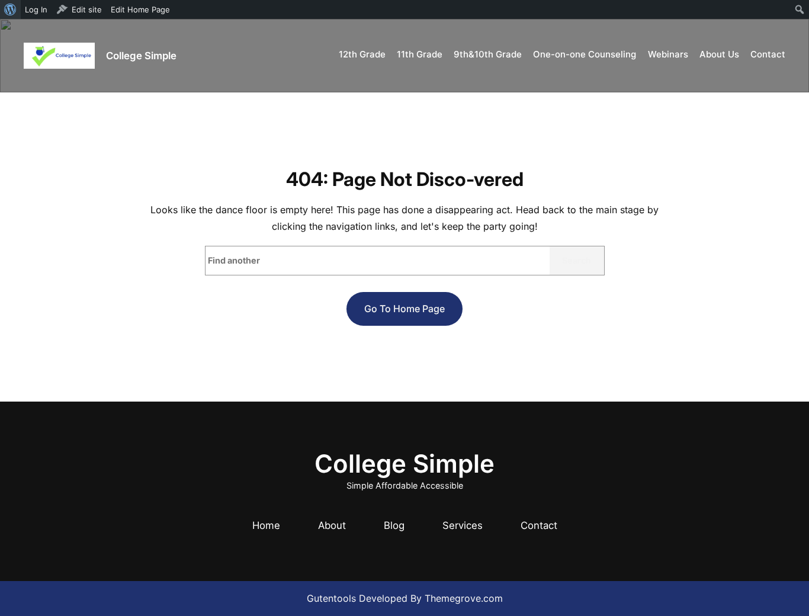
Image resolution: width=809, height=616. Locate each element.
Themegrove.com (464, 598)
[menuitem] (10, 9)
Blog (394, 525)
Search (576, 260)
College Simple (141, 56)
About (332, 525)
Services (462, 525)
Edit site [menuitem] (87, 9)
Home (266, 525)
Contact (539, 525)
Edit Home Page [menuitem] (140, 9)
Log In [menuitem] (36, 9)
